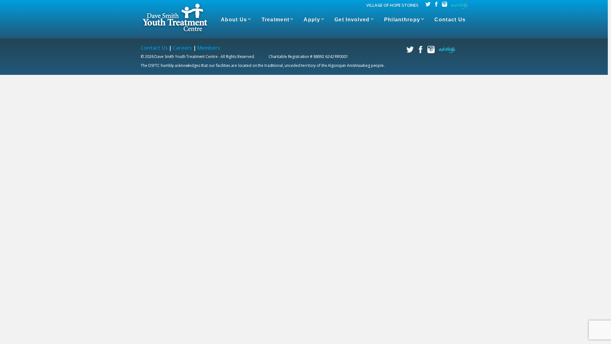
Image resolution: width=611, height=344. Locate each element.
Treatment (276, 19)
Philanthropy (402, 19)
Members (208, 47)
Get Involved (351, 19)
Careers (182, 47)
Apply (312, 19)
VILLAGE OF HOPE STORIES (392, 5)
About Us (234, 19)
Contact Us (450, 19)
